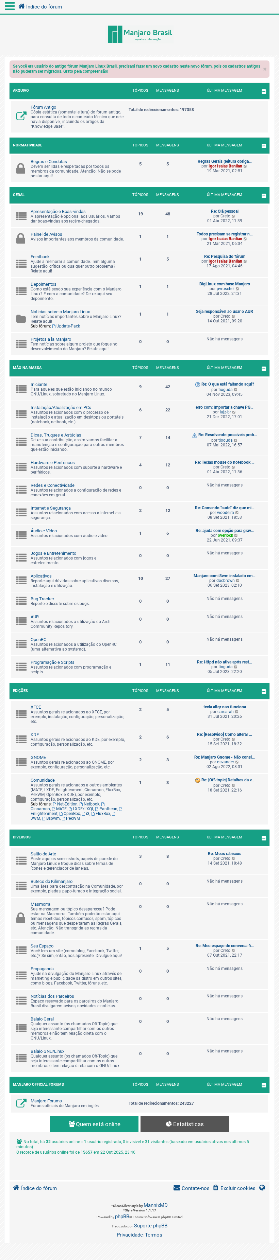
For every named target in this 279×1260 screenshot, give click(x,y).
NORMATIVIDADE (27, 145)
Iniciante (39, 384)
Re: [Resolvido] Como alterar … (224, 734)
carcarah (225, 711)
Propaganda (42, 968)
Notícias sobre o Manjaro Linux (60, 311)
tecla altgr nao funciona (224, 707)
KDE (35, 734)
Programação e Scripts (53, 662)
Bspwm (53, 818)
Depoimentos (43, 284)
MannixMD (156, 1205)
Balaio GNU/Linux (47, 1051)
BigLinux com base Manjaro (224, 284)
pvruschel (225, 288)
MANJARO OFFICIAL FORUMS (38, 1084)
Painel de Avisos (46, 234)
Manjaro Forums (46, 1100)
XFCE (36, 707)
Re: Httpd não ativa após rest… (224, 662)
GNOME (38, 757)
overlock (225, 535)
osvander (225, 762)
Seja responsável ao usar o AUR (224, 311)
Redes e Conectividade (53, 485)
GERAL (18, 195)
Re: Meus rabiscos (224, 853)
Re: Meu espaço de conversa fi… (225, 945)
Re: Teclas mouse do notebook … (225, 462)
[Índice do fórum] (139, 35)
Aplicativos (41, 576)
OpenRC (38, 639)
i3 (87, 813)
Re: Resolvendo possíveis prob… (227, 434)
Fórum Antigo (43, 107)
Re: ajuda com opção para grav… (225, 530)
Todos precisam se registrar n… (225, 234)
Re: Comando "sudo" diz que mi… (225, 507)
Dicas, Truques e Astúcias (56, 435)
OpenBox (72, 813)
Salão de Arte (43, 853)
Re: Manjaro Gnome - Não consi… (224, 757)
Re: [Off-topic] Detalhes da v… (228, 780)
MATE (61, 808)
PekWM (73, 818)
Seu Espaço (42, 945)
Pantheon (108, 808)
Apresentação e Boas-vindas (58, 211)
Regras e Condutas (49, 161)
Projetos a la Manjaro (51, 339)
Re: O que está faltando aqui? (227, 384)
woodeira (225, 512)
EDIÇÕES (20, 691)
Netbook (91, 804)
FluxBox (103, 813)
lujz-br (225, 412)
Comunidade (43, 780)
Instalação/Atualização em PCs (61, 407)
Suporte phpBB (150, 1226)
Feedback (40, 256)
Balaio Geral (42, 1019)
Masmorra (40, 904)
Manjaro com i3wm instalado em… (225, 575)
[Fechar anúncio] (265, 67)
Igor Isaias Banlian (225, 166)
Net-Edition (67, 804)
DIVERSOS (22, 837)
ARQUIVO (21, 90)
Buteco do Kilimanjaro (51, 881)
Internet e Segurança (51, 508)
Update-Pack (68, 326)
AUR (35, 616)
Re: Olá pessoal (225, 211)
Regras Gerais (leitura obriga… (225, 161)
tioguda (225, 389)
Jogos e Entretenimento (53, 553)
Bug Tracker (42, 598)
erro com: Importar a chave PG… (224, 407)
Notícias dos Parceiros (52, 996)
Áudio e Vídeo (44, 530)
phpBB (122, 1216)
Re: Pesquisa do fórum (224, 256)
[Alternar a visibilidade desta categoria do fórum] (264, 91)
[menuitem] (234, 1188)
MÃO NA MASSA (27, 368)
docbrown (225, 580)
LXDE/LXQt (83, 808)
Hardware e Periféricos (53, 462)
